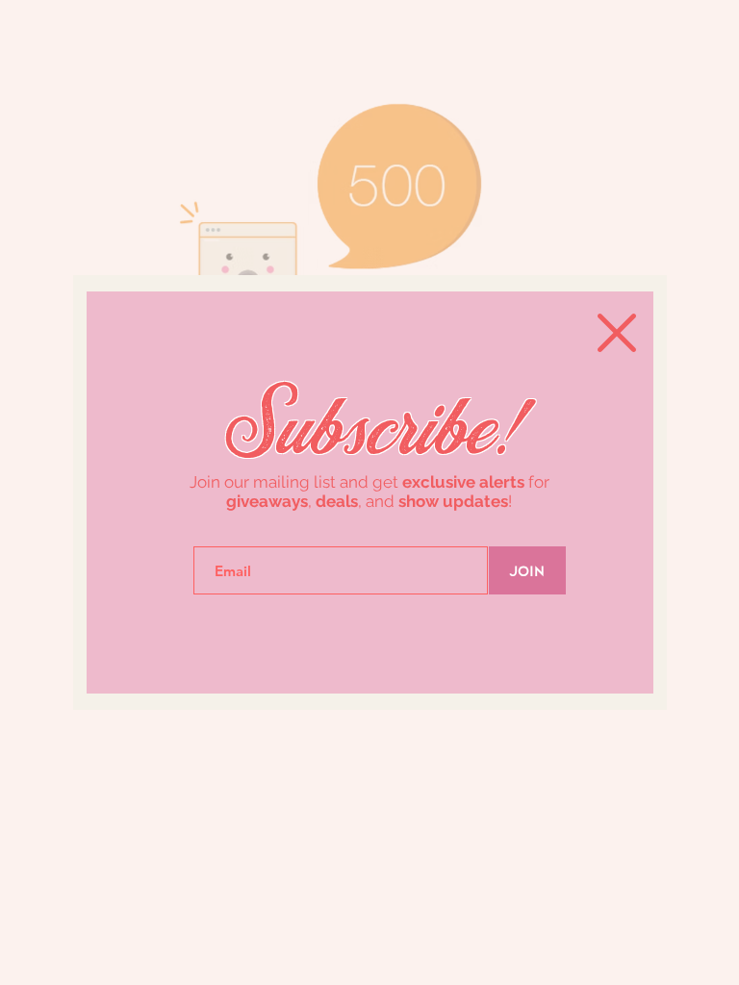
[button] (617, 333)
